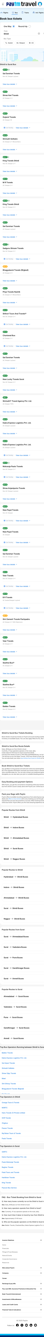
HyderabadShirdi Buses (16, 877)
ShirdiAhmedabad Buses (16, 838)
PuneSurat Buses (13, 1017)
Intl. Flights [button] (40, 13)
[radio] (9, 26)
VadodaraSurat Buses (15, 1007)
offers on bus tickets (14, 799)
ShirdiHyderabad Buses (16, 817)
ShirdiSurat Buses (13, 848)
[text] (4, 13)
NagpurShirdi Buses (14, 919)
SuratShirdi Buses (13, 908)
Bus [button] (16, 13)
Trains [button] (26, 13)
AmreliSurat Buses (14, 1038)
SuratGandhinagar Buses (16, 968)
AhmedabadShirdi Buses (16, 898)
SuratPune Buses (13, 957)
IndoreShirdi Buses (14, 887)
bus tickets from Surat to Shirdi (30, 758)
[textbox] (22, 33)
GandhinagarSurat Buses (16, 1028)
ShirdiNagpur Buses (14, 859)
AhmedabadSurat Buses (16, 996)
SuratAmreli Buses (14, 978)
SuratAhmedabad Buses (16, 936)
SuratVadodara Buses (15, 947)
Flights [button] (5, 13)
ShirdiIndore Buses (14, 827)
